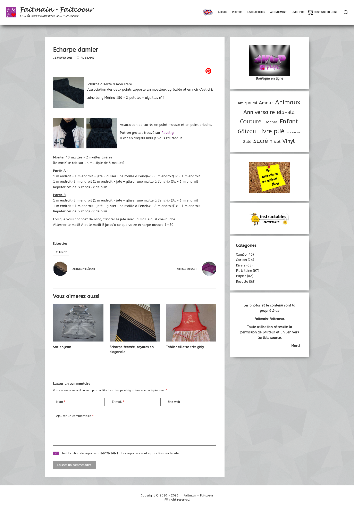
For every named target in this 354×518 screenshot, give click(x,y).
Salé (247, 141)
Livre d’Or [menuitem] (298, 12)
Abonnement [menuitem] (278, 12)
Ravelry (167, 133)
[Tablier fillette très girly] (191, 323)
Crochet (270, 122)
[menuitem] (207, 12)
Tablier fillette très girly (185, 347)
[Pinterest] (134, 71)
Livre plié (271, 131)
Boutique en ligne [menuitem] (325, 12)
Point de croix (293, 132)
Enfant (289, 121)
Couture (250, 121)
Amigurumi (247, 103)
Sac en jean (62, 347)
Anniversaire (259, 112)
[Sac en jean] (78, 323)
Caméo (241, 254)
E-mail (118, 402)
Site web (174, 402)
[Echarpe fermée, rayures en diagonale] (135, 323)
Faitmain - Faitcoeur (56, 10)
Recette (242, 281)
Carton (241, 260)
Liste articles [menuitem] (256, 12)
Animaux (287, 102)
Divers (240, 265)
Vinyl (289, 141)
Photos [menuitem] (237, 12)
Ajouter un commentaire (75, 416)
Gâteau (247, 131)
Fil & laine (87, 57)
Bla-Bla (286, 112)
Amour (266, 103)
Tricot (61, 252)
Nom (60, 402)
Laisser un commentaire (74, 465)
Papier (241, 276)
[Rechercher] (346, 12)
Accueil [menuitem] (222, 12)
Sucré (260, 141)
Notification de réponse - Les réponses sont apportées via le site (120, 453)
